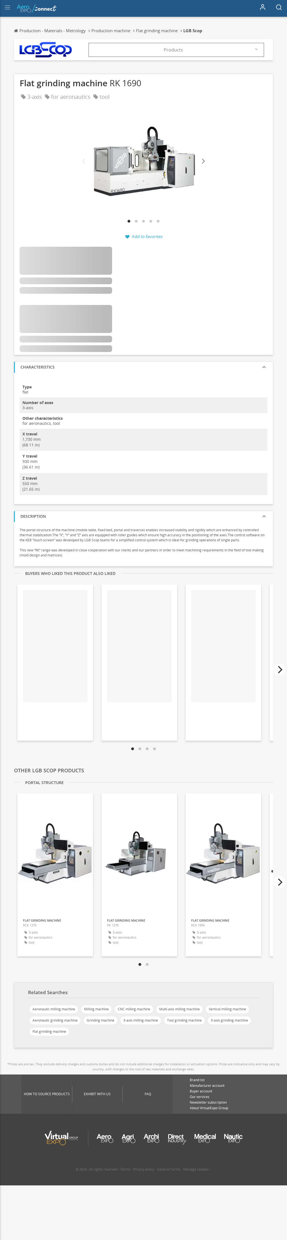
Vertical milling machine (227, 1009)
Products (173, 50)
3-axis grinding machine (229, 1020)
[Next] (203, 161)
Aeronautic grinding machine (55, 1020)
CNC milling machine (134, 1009)
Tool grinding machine (184, 1020)
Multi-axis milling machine (179, 1009)
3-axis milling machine (140, 1020)
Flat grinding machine (49, 1031)
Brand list (197, 1080)
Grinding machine (100, 1020)
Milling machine (96, 1009)
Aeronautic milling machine (54, 1009)
